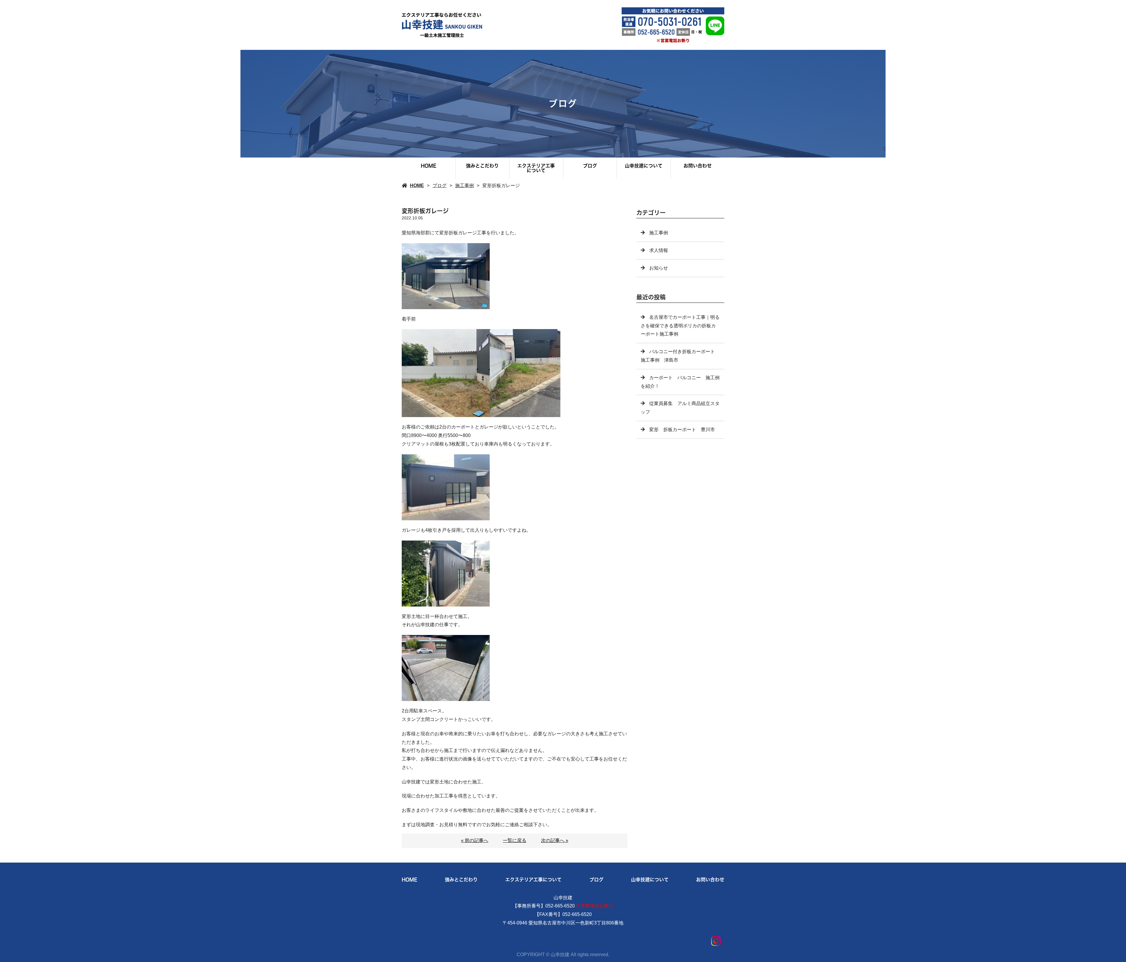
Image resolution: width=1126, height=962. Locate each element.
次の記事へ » (554, 840)
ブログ (590, 165)
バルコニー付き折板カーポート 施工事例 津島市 (680, 356)
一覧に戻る (514, 840)
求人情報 (658, 250)
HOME (428, 165)
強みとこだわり (482, 165)
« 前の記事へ (474, 840)
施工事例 (464, 185)
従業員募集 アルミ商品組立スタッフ (680, 407)
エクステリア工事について (536, 168)
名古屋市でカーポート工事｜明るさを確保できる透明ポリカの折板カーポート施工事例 (680, 326)
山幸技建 (563, 897)
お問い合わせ (698, 165)
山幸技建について (643, 165)
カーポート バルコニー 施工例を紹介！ (680, 382)
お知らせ (658, 267)
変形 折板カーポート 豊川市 (682, 429)
